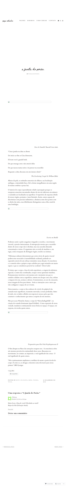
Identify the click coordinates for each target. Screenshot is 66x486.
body (18, 380)
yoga (10, 382)
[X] (60, 20)
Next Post (58, 446)
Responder (10, 409)
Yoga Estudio (8, 20)
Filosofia (24, 380)
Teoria (35, 380)
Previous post (9, 446)
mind (30, 380)
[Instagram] (62, 20)
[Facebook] (58, 20)
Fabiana (14, 397)
